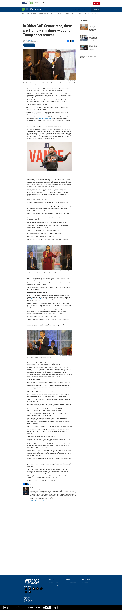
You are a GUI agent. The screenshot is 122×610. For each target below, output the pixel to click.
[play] (23, 9)
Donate (97, 3)
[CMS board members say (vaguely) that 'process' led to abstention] (84, 27)
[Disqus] (61, 525)
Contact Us (68, 579)
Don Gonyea (29, 40)
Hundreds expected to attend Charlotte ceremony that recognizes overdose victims (93, 48)
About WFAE (51, 579)
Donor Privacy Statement (71, 582)
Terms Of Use (85, 582)
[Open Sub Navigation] (25, 13)
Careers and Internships (53, 585)
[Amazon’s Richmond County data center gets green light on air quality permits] (84, 38)
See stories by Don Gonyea (37, 500)
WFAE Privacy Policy (86, 579)
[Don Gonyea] (26, 491)
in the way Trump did (35, 299)
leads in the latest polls (45, 118)
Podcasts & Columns (56, 13)
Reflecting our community (54, 582)
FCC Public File (68, 585)
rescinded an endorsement (61, 363)
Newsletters (95, 13)
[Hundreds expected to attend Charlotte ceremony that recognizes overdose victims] (84, 47)
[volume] (27, 9)
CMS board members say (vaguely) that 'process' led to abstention (92, 27)
